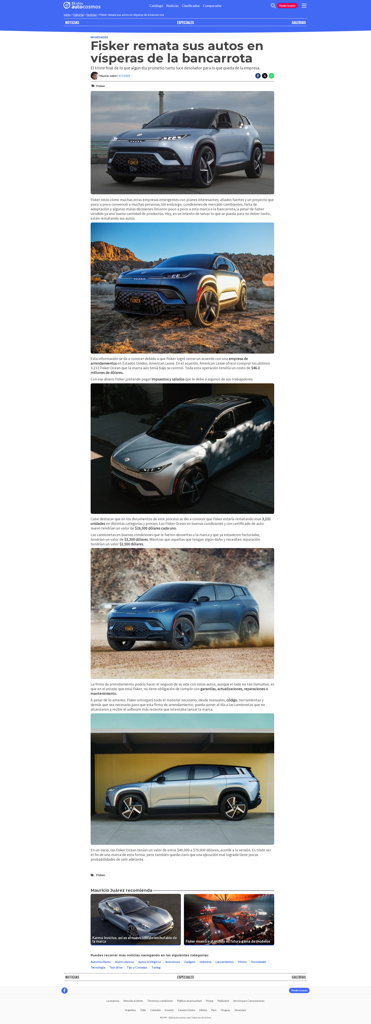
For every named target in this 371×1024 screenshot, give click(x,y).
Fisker (100, 86)
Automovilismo (101, 961)
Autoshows (172, 961)
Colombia (155, 1010)
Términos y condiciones (160, 1000)
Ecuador (169, 1010)
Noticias (172, 6)
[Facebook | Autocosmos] (64, 990)
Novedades (99, 37)
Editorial (78, 14)
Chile (143, 1010)
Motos (242, 961)
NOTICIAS (72, 22)
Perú (213, 1010)
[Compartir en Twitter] (264, 75)
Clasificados (191, 6)
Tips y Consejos (137, 967)
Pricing (209, 1000)
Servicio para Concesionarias (248, 1000)
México (203, 1010)
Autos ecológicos (149, 961)
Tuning (156, 967)
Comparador (212, 6)
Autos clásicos (124, 961)
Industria (205, 961)
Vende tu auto (287, 5)
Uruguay (225, 1010)
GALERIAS (299, 22)
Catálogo (156, 6)
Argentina (130, 1010)
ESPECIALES (185, 22)
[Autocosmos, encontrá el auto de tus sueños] (82, 5)
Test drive (116, 967)
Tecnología (98, 967)
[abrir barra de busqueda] (273, 5)
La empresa (113, 1000)
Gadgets (190, 961)
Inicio (67, 14)
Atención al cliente (133, 1000)
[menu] (304, 5)
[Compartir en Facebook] (258, 75)
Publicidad (223, 1000)
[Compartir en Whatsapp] (271, 75)
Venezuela (240, 1010)
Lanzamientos (224, 961)
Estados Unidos (186, 1010)
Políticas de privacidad (189, 1000)
